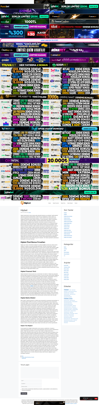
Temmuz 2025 (67, 267)
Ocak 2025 (66, 275)
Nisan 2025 (66, 270)
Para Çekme (66, 252)
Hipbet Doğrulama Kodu (67, 295)
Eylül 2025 (66, 265)
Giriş (65, 250)
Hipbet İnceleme (56, 203)
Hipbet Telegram (72, 313)
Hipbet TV (76, 313)
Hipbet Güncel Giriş (68, 235)
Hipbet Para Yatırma (73, 310)
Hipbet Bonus (67, 225)
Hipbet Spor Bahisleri (67, 313)
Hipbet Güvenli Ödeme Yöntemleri (68, 304)
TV (64, 255)
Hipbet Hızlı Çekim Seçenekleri (68, 305)
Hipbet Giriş (63, 203)
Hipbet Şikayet (70, 203)
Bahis (65, 246)
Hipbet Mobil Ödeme (75, 309)
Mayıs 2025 (66, 268)
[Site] (24, 70)
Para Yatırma (66, 253)
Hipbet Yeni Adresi (68, 237)
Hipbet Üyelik (67, 226)
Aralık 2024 (66, 277)
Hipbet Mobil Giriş (67, 223)
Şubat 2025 (66, 274)
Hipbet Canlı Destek (68, 221)
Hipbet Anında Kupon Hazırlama (72, 291)
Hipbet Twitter (66, 314)
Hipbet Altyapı (67, 218)
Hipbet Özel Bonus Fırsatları (29, 357)
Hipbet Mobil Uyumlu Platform (68, 309)
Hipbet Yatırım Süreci (71, 314)
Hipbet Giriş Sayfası (68, 216)
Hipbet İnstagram (67, 219)
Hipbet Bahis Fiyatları (67, 292)
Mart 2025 (66, 272)
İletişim (76, 203)
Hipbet (49, 203)
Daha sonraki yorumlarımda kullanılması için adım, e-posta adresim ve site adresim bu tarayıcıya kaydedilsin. (39, 389)
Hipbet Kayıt (66, 228)
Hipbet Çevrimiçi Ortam (67, 318)
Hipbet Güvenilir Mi (68, 232)
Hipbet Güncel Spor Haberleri (68, 301)
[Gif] (49, 96)
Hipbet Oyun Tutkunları (67, 310)
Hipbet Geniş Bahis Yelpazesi (68, 296)
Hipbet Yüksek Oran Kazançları (68, 317)
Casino (65, 248)
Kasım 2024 (66, 279)
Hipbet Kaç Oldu (67, 230)
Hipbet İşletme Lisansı (72, 321)
